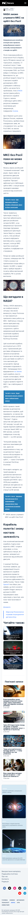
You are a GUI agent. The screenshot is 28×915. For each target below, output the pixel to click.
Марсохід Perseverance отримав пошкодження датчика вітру (15, 614)
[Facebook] (4, 888)
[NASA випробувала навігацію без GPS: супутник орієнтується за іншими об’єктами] (14, 841)
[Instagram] (14, 888)
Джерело (6, 607)
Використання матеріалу (11, 871)
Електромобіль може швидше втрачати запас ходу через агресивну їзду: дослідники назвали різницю (13, 703)
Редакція (5, 881)
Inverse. (15, 111)
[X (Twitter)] (9, 888)
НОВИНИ (12, 900)
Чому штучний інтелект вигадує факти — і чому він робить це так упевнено (12, 751)
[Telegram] (24, 893)
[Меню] (25, 3)
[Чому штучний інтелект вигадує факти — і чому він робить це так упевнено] (14, 741)
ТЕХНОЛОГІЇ (5, 902)
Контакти (5, 879)
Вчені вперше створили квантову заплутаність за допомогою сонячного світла (12, 825)
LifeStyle (4, 788)
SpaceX (6, 584)
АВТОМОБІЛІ (20, 900)
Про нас (5, 876)
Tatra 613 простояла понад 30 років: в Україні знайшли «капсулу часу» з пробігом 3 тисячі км (13, 727)
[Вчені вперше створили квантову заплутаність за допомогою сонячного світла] (14, 806)
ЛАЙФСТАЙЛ (5, 905)
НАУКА (11, 8)
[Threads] (19, 888)
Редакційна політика (10, 874)
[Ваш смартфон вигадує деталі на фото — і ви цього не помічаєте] (14, 765)
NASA (20, 91)
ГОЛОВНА (5, 900)
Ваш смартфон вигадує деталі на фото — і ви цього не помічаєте (12, 774)
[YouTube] (19, 893)
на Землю (18, 371)
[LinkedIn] (24, 888)
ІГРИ (18, 902)
